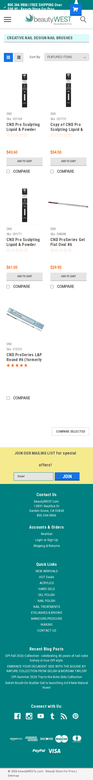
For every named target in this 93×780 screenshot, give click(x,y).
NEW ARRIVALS (47, 571)
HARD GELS (46, 589)
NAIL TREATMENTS (46, 607)
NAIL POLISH (46, 601)
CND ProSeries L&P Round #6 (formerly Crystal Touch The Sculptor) (24, 357)
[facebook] (17, 716)
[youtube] (40, 716)
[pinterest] (75, 716)
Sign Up (52, 540)
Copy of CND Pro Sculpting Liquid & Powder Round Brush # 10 (66, 127)
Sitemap (13, 775)
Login (39, 540)
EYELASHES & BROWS (46, 613)
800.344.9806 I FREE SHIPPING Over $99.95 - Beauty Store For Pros (34, 7)
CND (9, 114)
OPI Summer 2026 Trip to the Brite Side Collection (46, 677)
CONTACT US (46, 630)
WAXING (46, 624)
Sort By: (35, 57)
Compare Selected (70, 431)
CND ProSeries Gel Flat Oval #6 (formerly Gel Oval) (67, 242)
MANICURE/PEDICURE (46, 618)
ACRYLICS (47, 583)
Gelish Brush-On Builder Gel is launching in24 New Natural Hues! (46, 685)
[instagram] (29, 716)
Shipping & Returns (46, 546)
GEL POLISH (46, 595)
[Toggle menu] (7, 19)
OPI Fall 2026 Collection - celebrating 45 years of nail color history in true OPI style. (46, 658)
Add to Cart (24, 161)
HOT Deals (46, 577)
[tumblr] (52, 716)
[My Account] (76, 2)
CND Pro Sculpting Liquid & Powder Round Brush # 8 (23, 127)
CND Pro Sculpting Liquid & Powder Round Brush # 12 (23, 242)
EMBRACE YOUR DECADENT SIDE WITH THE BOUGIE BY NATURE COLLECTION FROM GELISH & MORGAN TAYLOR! (46, 669)
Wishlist (46, 534)
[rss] (64, 716)
